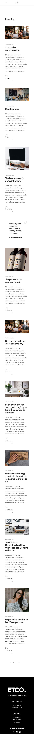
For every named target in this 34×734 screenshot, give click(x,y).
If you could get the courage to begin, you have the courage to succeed (16, 408)
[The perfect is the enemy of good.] (17, 259)
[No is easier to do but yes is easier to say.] (17, 326)
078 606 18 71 (17, 705)
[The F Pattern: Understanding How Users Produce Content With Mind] (17, 527)
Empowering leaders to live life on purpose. (16, 621)
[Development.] (17, 94)
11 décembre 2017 (9, 44)
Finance (9, 209)
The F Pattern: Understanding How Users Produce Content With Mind (16, 546)
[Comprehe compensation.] (17, 32)
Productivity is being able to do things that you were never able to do (16, 477)
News (8, 78)
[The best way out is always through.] (17, 158)
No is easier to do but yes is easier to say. (15, 342)
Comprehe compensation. (12, 48)
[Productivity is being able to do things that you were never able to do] (17, 458)
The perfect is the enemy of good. (13, 280)
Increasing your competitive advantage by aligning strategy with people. (15, 228)
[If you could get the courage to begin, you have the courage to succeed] (17, 389)
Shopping (9, 441)
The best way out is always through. (14, 179)
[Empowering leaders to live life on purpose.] (17, 600)
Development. (12, 109)
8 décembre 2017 (9, 276)
